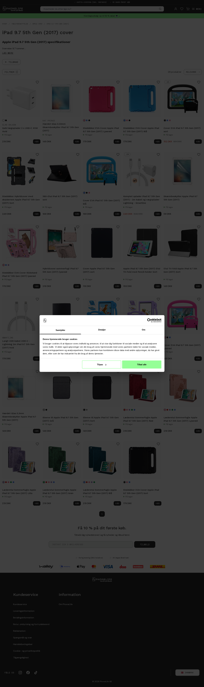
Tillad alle (141, 364)
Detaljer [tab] (102, 329)
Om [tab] (143, 329)
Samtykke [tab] (60, 330)
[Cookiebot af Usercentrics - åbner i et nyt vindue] (149, 320)
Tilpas (100, 364)
